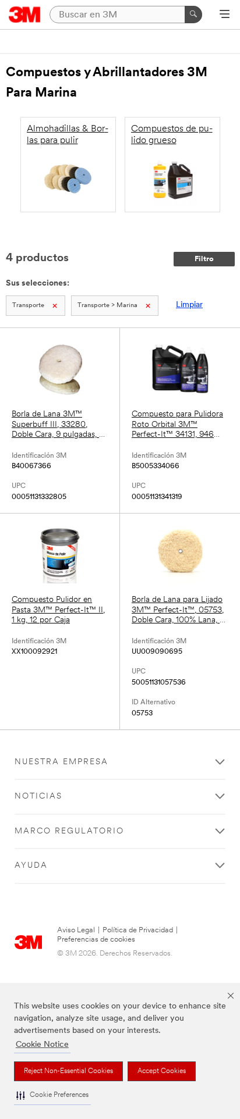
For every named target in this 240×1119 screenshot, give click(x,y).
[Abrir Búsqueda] (225, 15)
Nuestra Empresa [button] (61, 762)
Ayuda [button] (31, 865)
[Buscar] (193, 14)
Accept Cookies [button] (161, 1071)
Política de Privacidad (138, 930)
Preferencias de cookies (96, 939)
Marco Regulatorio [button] (69, 831)
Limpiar (189, 305)
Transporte (28, 305)
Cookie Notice (42, 1044)
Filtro (204, 259)
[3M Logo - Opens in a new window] (25, 14)
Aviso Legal (76, 930)
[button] (52, 1095)
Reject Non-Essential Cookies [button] (68, 1071)
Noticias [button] (38, 796)
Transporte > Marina (107, 305)
